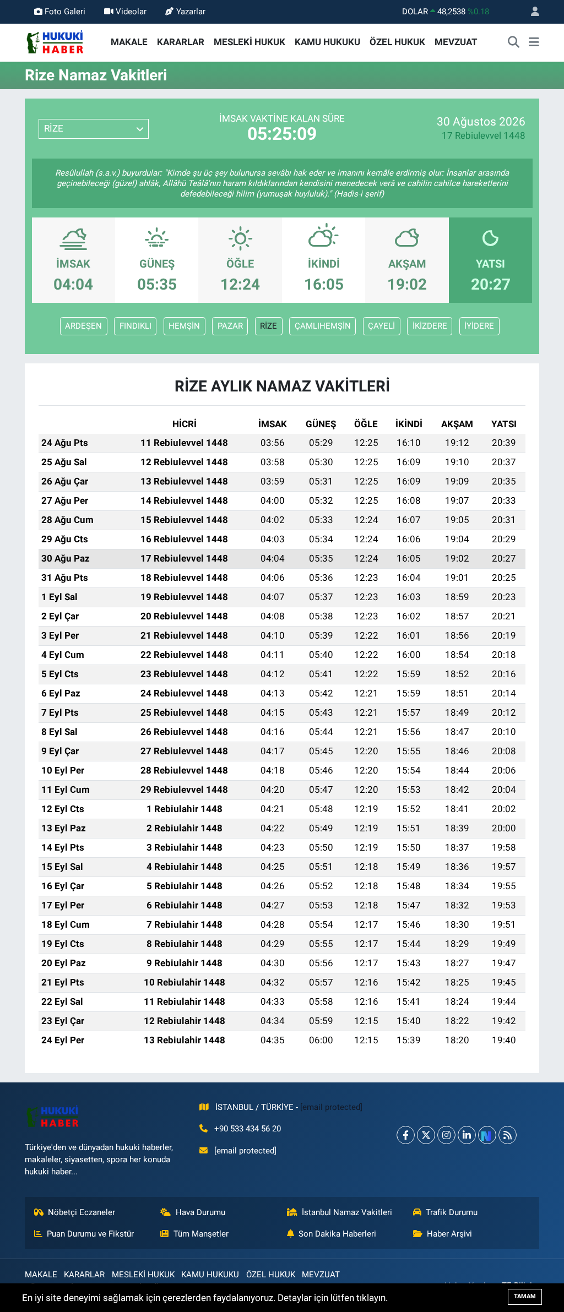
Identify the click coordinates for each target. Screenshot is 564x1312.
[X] (426, 1135)
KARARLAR (180, 41)
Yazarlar (190, 12)
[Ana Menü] (534, 42)
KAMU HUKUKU (327, 41)
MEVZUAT (456, 41)
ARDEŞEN (83, 326)
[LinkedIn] (467, 1135)
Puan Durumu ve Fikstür (90, 1234)
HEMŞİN (184, 326)
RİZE (268, 326)
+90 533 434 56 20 (247, 1129)
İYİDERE (479, 326)
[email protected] (331, 1107)
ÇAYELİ (381, 326)
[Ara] (513, 42)
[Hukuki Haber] (55, 41)
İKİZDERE (430, 326)
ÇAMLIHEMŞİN (323, 326)
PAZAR (230, 326)
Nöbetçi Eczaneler (81, 1212)
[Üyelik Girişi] (530, 12)
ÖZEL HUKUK (397, 41)
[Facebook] (406, 1135)
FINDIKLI (135, 326)
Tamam (525, 1296)
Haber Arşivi (449, 1234)
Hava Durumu (200, 1212)
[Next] (487, 1135)
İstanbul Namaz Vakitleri (347, 1212)
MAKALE (129, 41)
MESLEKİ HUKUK (249, 41)
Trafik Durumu (452, 1212)
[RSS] (507, 1135)
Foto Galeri (65, 12)
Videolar (131, 12)
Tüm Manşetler (201, 1234)
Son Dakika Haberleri (337, 1234)
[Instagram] (446, 1135)
